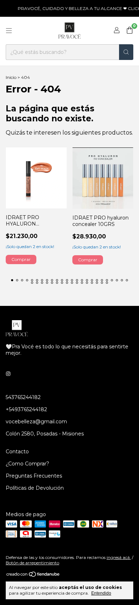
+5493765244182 (26, 409)
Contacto (17, 451)
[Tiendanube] (33, 575)
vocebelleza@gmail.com (36, 421)
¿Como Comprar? (27, 463)
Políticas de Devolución (35, 488)
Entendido (101, 593)
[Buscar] (126, 52)
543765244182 (23, 397)
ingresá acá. (119, 557)
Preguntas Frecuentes (34, 476)
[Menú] (9, 30)
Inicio (11, 77)
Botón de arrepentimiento (32, 562)
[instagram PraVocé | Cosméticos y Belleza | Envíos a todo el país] (8, 373)
